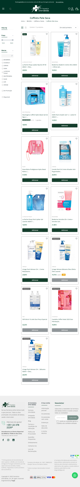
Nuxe (23, 166)
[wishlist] (47, 33)
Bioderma (55, 62)
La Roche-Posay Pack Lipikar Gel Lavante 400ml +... (32, 220)
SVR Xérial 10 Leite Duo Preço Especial (34, 319)
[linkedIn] (13, 440)
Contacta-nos (32, 446)
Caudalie (55, 316)
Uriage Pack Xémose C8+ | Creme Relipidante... (33, 270)
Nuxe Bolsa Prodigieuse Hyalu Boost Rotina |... (34, 170)
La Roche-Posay (27, 62)
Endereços (44, 422)
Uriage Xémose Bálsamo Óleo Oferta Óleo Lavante (64, 270)
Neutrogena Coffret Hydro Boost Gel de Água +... (35, 116)
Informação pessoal (45, 409)
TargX (13, 481)
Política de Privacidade (32, 433)
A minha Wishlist (44, 432)
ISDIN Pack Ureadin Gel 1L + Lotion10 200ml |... (64, 116)
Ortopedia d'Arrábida (31, 417)
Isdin (53, 112)
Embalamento (32, 442)
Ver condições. (60, 2)
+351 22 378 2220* (13, 426)
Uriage (24, 266)
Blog (29, 421)
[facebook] (3, 440)
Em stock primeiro (68, 27)
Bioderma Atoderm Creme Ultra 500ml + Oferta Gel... (64, 66)
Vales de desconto (44, 427)
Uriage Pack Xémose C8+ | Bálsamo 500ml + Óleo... (33, 370)
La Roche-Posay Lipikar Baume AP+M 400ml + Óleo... (34, 66)
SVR (23, 316)
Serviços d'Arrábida (31, 411)
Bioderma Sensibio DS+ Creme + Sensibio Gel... (62, 220)
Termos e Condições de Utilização (32, 426)
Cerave (54, 166)
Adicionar (35, 76)
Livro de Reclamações (32, 450)
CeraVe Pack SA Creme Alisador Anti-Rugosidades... (64, 170)
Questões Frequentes (32, 438)
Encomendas (45, 414)
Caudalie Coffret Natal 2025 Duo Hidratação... (62, 320)
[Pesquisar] (10, 9)
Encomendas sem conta (45, 418)
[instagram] (8, 440)
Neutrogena (26, 112)
